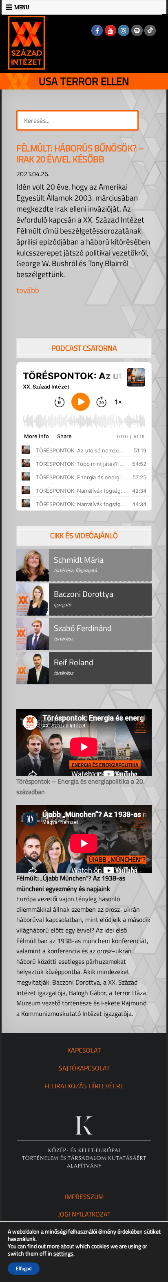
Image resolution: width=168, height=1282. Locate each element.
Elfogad (23, 1268)
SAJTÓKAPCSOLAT (84, 1068)
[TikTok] (150, 30)
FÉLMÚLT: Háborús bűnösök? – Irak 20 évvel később (80, 153)
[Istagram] (123, 30)
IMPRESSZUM (84, 1196)
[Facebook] (97, 30)
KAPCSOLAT (84, 1050)
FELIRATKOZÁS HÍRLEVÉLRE (84, 1086)
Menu (21, 7)
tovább (27, 290)
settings (63, 1253)
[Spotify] (137, 30)
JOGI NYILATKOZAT (84, 1214)
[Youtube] (110, 30)
